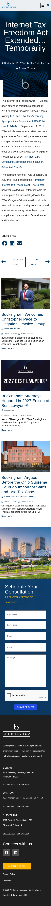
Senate (40, 185)
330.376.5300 (9, 784)
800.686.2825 (23, 784)
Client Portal (17, 866)
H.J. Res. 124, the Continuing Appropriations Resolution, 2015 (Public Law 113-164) (23, 121)
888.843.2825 (23, 834)
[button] (42, 5)
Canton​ (8, 792)
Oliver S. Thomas (27, 496)
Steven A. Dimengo (11, 496)
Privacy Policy (9, 874)
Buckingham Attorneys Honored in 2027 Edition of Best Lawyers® (25, 401)
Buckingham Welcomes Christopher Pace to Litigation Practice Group (23, 319)
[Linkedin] (15, 852)
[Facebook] (6, 852)
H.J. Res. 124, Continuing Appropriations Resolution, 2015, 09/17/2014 (22, 161)
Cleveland (10, 815)
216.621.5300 (9, 834)
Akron (7, 768)
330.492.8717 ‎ (9, 806)
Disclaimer (7, 880)
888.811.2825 (23, 806)
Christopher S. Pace (12, 329)
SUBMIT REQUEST (25, 707)
